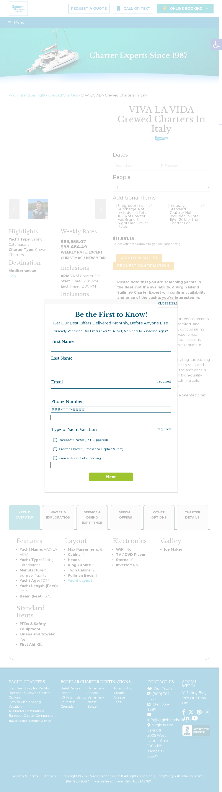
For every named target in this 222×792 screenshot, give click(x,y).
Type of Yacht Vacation (74, 429)
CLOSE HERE (168, 303)
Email (57, 382)
